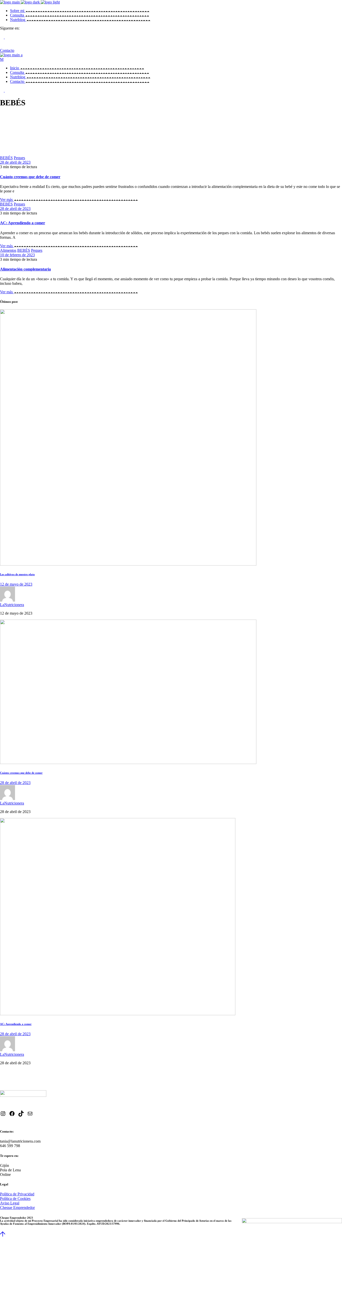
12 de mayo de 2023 (16, 584)
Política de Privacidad (17, 1194)
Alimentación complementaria (25, 269)
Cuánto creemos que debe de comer (30, 177)
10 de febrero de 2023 (17, 255)
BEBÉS (6, 158)
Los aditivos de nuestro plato (17, 574)
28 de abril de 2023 (15, 162)
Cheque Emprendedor (17, 1207)
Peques (19, 158)
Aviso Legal (9, 1203)
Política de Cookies (15, 1198)
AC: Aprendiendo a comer (22, 223)
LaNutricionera (12, 605)
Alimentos (8, 250)
